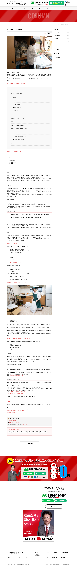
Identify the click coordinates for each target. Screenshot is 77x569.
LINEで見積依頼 (29, 473)
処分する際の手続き (17, 107)
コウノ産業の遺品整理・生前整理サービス (15, 393)
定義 (15, 97)
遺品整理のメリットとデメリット (17, 118)
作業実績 (15, 132)
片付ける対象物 (17, 104)
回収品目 (54, 554)
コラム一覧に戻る (29, 443)
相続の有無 (16, 110)
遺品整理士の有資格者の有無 (19, 139)
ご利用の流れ (55, 552)
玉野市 (17, 431)
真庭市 (41, 431)
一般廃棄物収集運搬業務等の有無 (20, 136)
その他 (56, 41)
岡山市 (10, 431)
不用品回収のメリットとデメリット (18, 121)
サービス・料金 (38, 552)
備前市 (26, 431)
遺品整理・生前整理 (12, 420)
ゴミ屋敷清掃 (57, 35)
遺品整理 (56, 38)
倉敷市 (14, 431)
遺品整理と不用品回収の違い (16, 93)
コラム (62, 554)
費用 (15, 114)
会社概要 (63, 557)
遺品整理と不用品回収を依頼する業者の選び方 (20, 128)
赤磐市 (30, 431)
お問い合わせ (13, 564)
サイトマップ (19, 564)
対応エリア (54, 557)
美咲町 (45, 431)
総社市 (37, 431)
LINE (67, 3)
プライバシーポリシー (25, 564)
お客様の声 (46, 557)
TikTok (67, 5)
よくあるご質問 (64, 552)
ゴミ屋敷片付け (17, 422)
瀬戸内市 (21, 431)
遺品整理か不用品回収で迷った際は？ (18, 125)
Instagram (68, 2)
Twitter (67, 1)
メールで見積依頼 (41, 473)
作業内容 (15, 100)
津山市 (33, 431)
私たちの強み (46, 552)
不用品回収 (11, 422)
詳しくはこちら (54, 506)
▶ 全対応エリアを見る (11, 433)
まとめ (12, 143)
